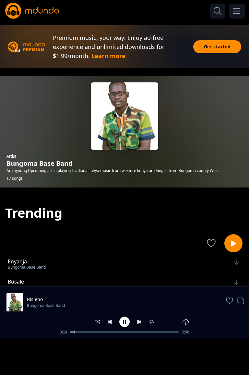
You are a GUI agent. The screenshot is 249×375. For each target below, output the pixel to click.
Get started (217, 46)
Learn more (108, 56)
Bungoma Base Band (46, 305)
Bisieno (35, 299)
